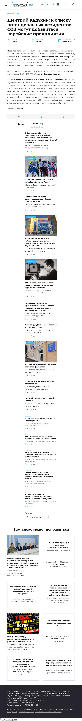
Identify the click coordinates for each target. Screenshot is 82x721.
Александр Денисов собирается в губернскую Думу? (41, 326)
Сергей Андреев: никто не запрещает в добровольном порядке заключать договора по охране (39, 475)
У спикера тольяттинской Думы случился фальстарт (40, 365)
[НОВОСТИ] (41, 176)
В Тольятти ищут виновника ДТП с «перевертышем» (40, 420)
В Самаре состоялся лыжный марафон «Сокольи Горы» (39, 181)
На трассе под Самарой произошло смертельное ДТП (59, 623)
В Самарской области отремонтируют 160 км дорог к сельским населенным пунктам (38, 497)
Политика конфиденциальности (48, 712)
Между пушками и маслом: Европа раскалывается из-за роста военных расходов (59, 662)
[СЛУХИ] (41, 360)
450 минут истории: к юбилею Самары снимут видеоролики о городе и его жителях (40, 285)
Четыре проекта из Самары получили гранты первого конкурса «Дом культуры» (40, 454)
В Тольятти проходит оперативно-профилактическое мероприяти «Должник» (59, 546)
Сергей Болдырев (26, 712)
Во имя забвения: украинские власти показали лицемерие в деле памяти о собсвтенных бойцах (59, 590)
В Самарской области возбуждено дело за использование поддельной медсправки (23, 662)
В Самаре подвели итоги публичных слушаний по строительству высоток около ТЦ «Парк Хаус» (40, 242)
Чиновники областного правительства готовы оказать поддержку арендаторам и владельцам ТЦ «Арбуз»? (40, 306)
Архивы (28, 513)
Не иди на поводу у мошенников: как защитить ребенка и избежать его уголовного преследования (20, 640)
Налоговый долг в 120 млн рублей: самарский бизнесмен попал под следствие (23, 590)
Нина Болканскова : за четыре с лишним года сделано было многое (40, 438)
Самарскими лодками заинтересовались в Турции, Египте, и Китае (38, 199)
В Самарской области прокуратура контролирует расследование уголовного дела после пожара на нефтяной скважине (41, 138)
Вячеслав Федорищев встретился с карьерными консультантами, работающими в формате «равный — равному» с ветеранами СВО (22, 563)
